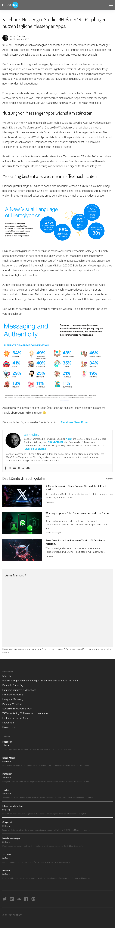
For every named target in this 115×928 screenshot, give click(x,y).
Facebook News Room (74, 422)
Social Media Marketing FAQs (17, 708)
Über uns (7, 676)
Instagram (7, 773)
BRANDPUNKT (55, 442)
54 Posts (6, 874)
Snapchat (7, 822)
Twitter (5, 789)
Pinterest (6, 870)
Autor (69, 439)
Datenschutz (8, 727)
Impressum (8, 722)
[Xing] (23, 467)
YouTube (6, 854)
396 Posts (6, 777)
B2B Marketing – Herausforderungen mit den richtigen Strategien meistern (40, 680)
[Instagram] (10, 467)
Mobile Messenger (53, 532)
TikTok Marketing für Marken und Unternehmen (25, 713)
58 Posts (6, 858)
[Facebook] (5, 467)
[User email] (28, 467)
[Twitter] (19, 467)
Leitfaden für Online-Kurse (15, 718)
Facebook (50, 502)
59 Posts (6, 841)
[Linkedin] (14, 467)
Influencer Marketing (12, 694)
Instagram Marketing (12, 699)
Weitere (109, 479)
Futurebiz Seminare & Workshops (19, 690)
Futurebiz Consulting (35, 449)
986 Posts (6, 761)
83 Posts (6, 825)
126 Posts (6, 793)
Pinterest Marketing (12, 704)
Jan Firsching (19, 36)
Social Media (8, 757)
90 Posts (6, 809)
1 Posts (5, 745)
